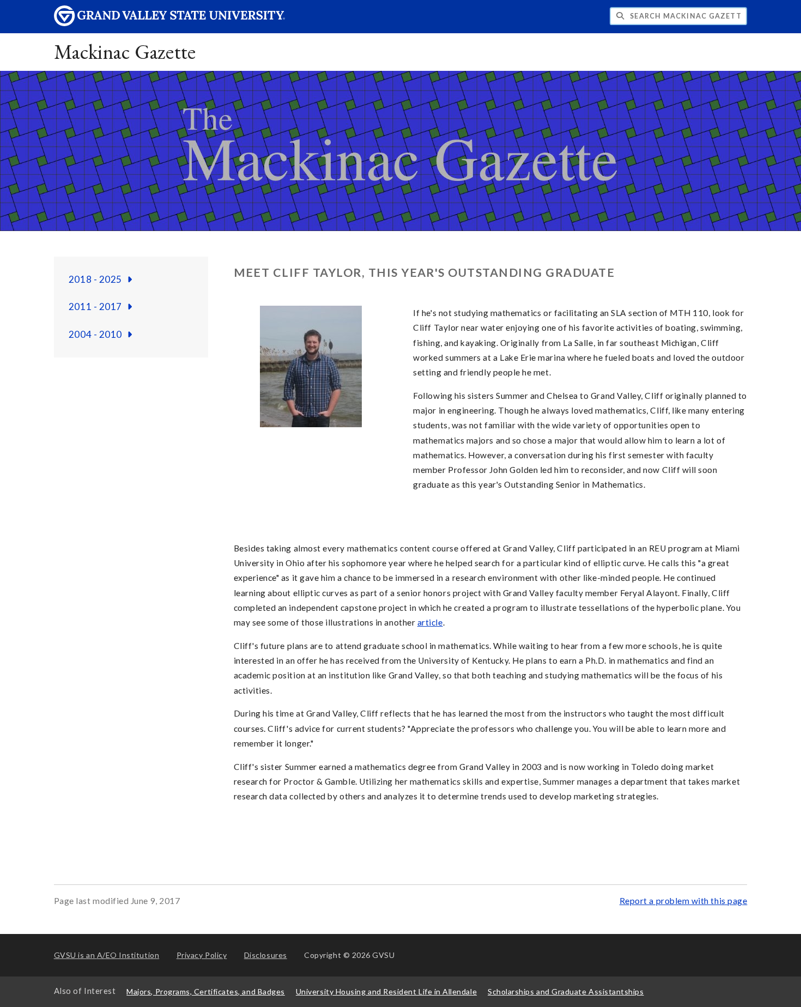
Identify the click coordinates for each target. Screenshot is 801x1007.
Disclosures (265, 955)
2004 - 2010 (96, 334)
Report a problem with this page (684, 901)
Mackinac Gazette (125, 51)
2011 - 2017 (96, 306)
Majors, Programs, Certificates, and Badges (205, 991)
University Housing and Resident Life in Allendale (386, 991)
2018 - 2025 (96, 279)
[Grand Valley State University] (169, 23)
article (430, 622)
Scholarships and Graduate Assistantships (566, 991)
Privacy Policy (202, 955)
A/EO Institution (107, 955)
